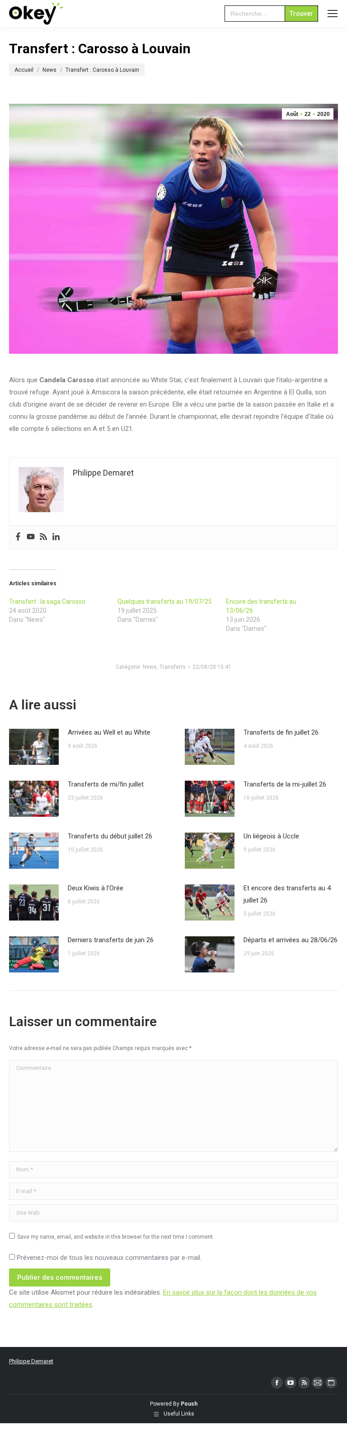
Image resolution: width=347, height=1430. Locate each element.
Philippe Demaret (31, 1361)
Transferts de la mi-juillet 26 (285, 784)
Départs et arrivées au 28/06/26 (291, 940)
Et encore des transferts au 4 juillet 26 (287, 894)
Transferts (172, 667)
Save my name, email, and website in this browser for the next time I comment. (115, 1237)
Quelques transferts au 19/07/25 (164, 601)
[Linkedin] (56, 537)
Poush (189, 1404)
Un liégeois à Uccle (271, 836)
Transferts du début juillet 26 (110, 836)
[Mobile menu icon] (332, 13)
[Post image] (34, 747)
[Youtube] (31, 537)
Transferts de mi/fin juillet (106, 784)
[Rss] (43, 537)
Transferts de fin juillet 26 (281, 732)
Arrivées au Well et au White (109, 732)
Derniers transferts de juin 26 (111, 940)
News (150, 667)
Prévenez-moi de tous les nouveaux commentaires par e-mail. (109, 1258)
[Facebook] (18, 537)
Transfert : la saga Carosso (47, 601)
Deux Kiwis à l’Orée (95, 888)
